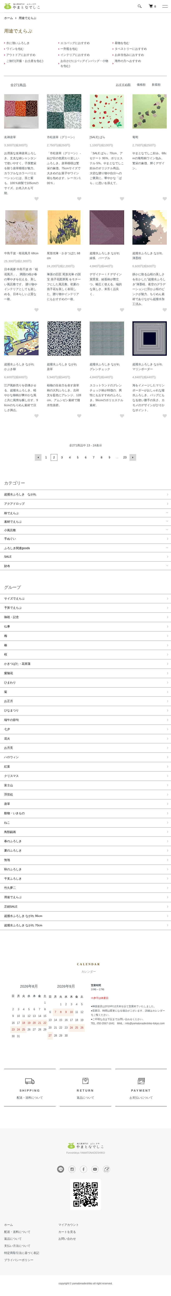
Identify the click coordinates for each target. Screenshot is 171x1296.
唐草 (7, 803)
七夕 (7, 729)
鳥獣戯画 (10, 832)
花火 (7, 738)
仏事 (7, 626)
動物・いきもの (14, 813)
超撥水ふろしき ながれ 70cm (23, 925)
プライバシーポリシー (18, 1260)
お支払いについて (141, 1097)
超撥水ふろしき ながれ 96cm (23, 916)
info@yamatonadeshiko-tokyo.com (145, 1023)
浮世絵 (8, 794)
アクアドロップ (14, 503)
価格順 (141, 84)
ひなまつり (11, 710)
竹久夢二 (10, 887)
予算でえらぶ (13, 607)
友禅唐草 (10, 137)
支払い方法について (17, 1245)
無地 (7, 859)
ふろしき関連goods (17, 548)
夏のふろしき (13, 850)
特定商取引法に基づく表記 (21, 1253)
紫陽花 (8, 673)
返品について (85, 1097)
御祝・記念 (11, 617)
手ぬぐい (10, 538)
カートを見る (67, 1231)
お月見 (8, 747)
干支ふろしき (13, 878)
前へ (38, 457)
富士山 (8, 785)
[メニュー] (164, 6)
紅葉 (7, 766)
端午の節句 (11, 719)
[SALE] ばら (97, 137)
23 (125, 457)
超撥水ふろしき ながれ (20, 494)
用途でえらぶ (27, 18)
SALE (7, 556)
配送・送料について (30, 1097)
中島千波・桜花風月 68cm (21, 253)
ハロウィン (11, 757)
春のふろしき (13, 841)
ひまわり (10, 682)
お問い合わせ (67, 1238)
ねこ (7, 822)
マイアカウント (68, 1224)
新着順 (156, 84)
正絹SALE (10, 906)
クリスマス (11, 776)
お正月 (8, 701)
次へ (133, 457)
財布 (7, 566)
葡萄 (135, 137)
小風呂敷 (10, 530)
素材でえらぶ (13, 521)
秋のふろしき (13, 869)
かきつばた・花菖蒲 (17, 663)
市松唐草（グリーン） (61, 137)
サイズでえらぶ (14, 598)
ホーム (8, 18)
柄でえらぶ (11, 513)
